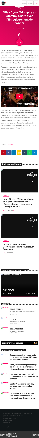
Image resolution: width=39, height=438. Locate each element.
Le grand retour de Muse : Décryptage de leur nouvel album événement (18, 247)
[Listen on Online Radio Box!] (35, 343)
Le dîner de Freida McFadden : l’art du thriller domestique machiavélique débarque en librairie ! (22, 396)
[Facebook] (8, 427)
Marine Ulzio (10, 145)
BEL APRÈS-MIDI (16, 329)
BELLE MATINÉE (16, 309)
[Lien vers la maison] (3, 2)
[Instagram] (7, 427)
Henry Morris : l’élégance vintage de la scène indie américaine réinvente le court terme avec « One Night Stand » (23, 368)
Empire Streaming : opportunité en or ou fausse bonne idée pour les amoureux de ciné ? (23, 357)
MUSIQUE (19, 8)
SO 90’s (13, 319)
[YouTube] (4, 427)
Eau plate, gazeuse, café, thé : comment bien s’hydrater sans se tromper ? (24, 376)
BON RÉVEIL (9, 290)
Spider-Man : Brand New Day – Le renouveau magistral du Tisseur (22, 386)
